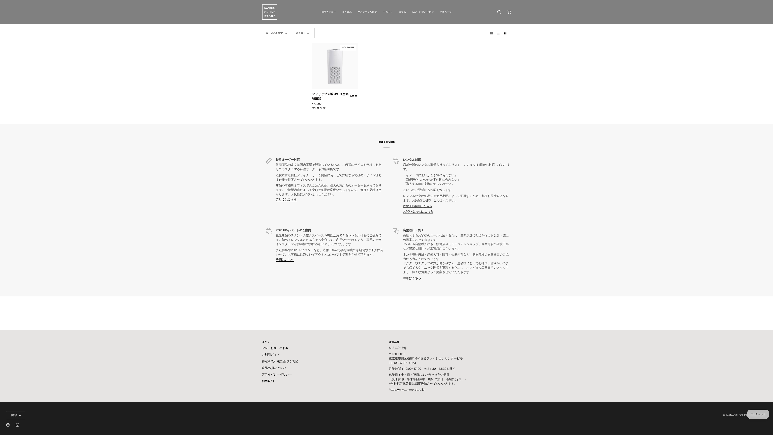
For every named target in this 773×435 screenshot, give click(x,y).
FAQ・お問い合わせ (275, 348)
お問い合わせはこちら (418, 211)
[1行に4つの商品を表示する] (506, 33)
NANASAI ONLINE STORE (742, 415)
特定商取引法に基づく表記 (280, 361)
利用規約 (268, 381)
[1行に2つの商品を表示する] (491, 33)
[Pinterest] (8, 425)
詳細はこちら (285, 259)
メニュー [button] (267, 342)
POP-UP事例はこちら (417, 206)
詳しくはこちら (286, 199)
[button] (328, 12)
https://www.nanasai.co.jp (407, 389)
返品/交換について (274, 368)
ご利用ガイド (271, 354)
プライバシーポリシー (277, 374)
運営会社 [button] (394, 342)
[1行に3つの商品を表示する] (498, 33)
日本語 (13, 415)
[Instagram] (17, 425)
